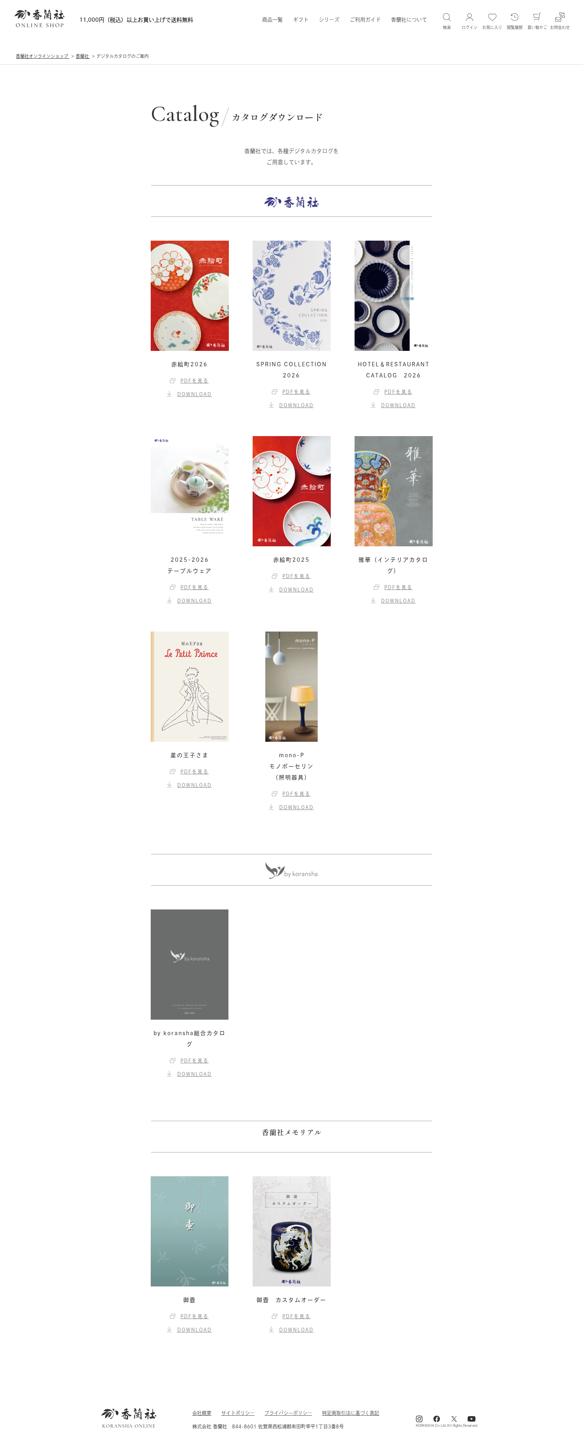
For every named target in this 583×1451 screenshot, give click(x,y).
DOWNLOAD (194, 394)
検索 (447, 27)
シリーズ (329, 19)
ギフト (301, 19)
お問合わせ (560, 27)
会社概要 (201, 1413)
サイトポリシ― (238, 1413)
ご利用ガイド (365, 19)
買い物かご (537, 27)
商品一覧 (272, 19)
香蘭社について (409, 19)
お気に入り (492, 27)
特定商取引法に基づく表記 (350, 1413)
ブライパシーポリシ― (288, 1413)
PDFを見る (194, 380)
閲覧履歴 (515, 27)
